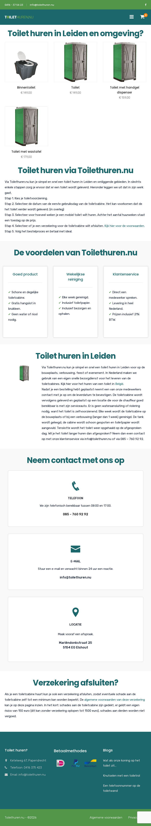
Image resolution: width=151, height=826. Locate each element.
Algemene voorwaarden (106, 817)
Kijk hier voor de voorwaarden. (124, 226)
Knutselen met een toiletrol (121, 775)
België (119, 384)
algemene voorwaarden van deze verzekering (114, 699)
